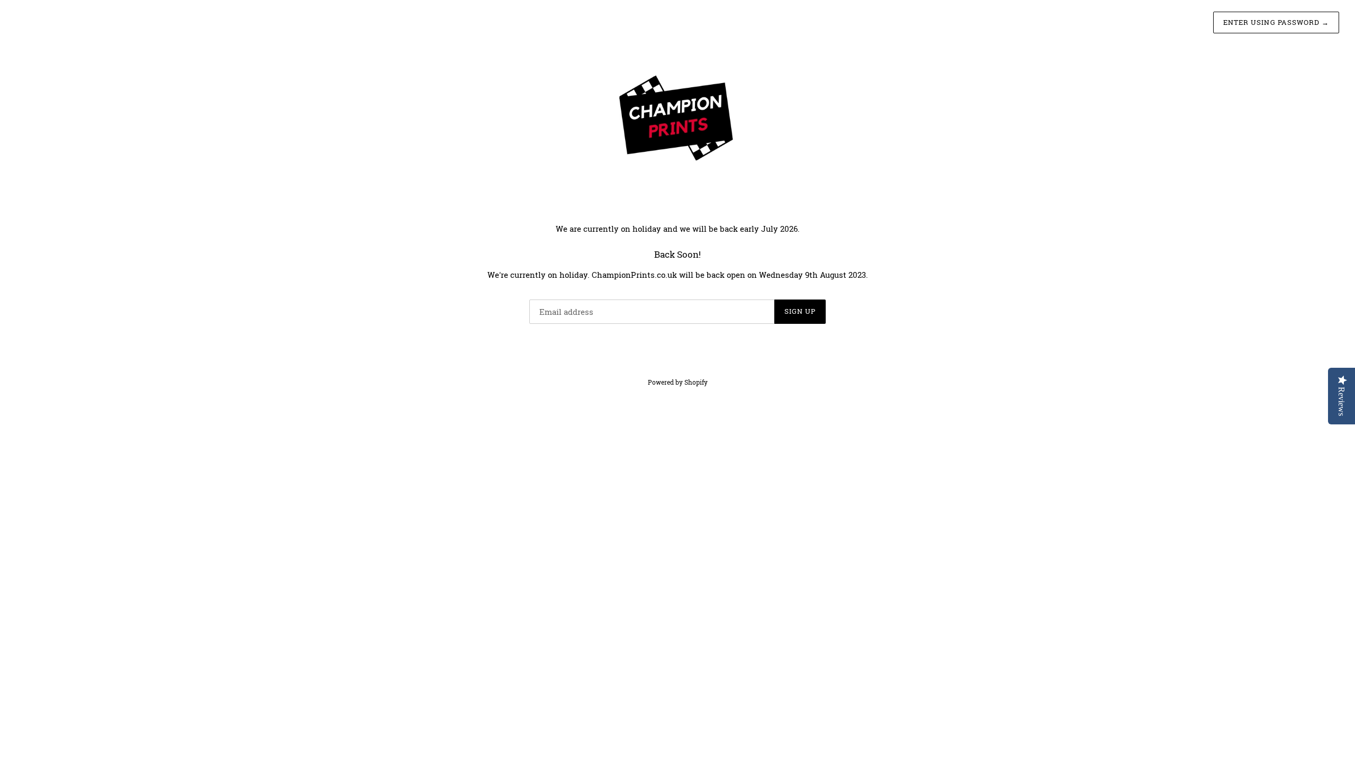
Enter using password (1276, 22)
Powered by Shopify (678, 382)
